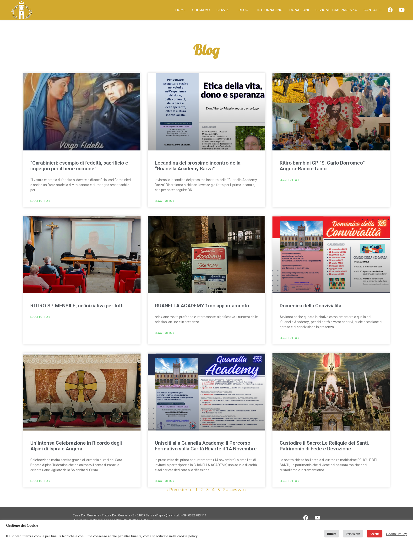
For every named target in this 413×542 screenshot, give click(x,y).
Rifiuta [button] (331, 534)
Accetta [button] (375, 534)
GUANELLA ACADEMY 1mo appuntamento (202, 306)
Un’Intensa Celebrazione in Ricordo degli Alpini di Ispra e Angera (76, 446)
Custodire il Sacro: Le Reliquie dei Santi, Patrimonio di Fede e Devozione (324, 446)
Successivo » (235, 489)
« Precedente (179, 489)
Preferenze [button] (353, 534)
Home (180, 10)
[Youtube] (402, 10)
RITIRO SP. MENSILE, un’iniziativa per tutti (77, 306)
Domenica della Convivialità (310, 306)
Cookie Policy (396, 534)
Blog (243, 10)
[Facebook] (390, 10)
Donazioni (299, 10)
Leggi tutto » (40, 201)
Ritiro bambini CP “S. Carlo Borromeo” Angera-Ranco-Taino (322, 165)
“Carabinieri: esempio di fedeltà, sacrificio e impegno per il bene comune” (79, 165)
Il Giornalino (270, 10)
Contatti (372, 10)
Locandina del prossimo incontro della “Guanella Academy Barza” (197, 165)
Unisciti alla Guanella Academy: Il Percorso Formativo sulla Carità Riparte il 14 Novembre (206, 446)
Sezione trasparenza (336, 10)
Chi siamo (201, 10)
